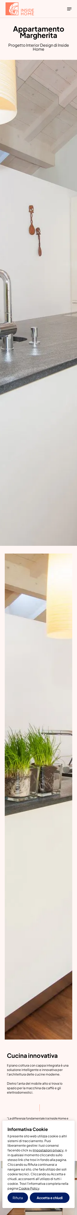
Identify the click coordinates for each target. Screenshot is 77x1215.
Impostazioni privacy (48, 1150)
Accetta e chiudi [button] (50, 1198)
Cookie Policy (29, 1188)
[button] (69, 9)
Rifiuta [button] (18, 1198)
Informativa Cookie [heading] (28, 1129)
